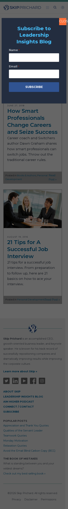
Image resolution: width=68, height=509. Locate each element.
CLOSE (62, 21)
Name (14, 50)
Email (14, 66)
